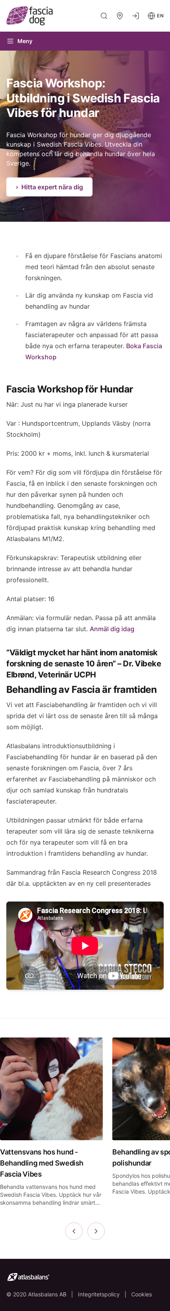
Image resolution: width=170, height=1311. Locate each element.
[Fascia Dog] (41, 15)
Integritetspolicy (99, 1294)
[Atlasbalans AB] (85, 1277)
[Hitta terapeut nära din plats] (120, 16)
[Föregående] (74, 1231)
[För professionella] (136, 16)
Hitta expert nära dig (49, 187)
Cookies (141, 1294)
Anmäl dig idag (112, 629)
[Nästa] (96, 1231)
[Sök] (104, 16)
